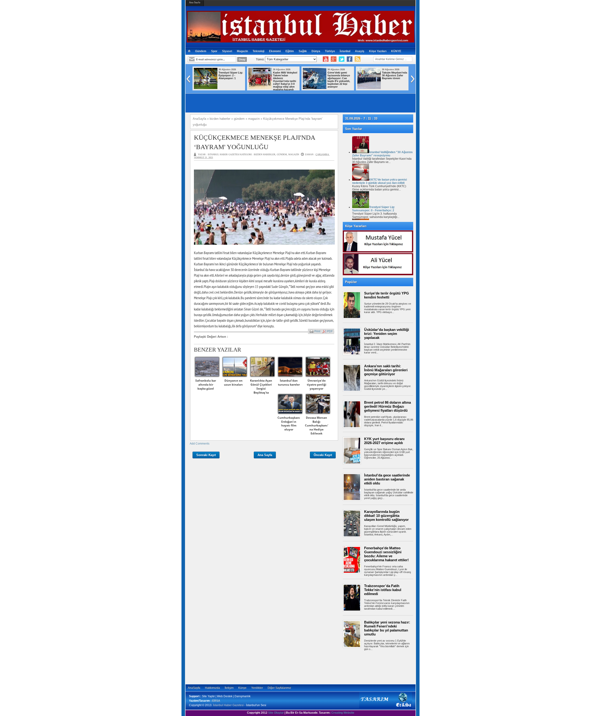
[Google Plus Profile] (333, 59)
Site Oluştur (276, 712)
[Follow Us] (341, 59)
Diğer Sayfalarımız (279, 687)
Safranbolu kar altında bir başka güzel (205, 385)
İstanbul (345, 51)
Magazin (242, 51)
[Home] (189, 51)
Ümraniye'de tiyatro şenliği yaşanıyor (316, 385)
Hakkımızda (212, 687)
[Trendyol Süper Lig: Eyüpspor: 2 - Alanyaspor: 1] (205, 88)
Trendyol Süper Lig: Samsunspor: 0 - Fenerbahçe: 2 (373, 208)
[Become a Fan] (349, 59)
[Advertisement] (380, 666)
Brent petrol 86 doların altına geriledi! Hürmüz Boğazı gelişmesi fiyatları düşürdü (387, 406)
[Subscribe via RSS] (357, 59)
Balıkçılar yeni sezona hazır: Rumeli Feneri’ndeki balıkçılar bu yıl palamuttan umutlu (387, 628)
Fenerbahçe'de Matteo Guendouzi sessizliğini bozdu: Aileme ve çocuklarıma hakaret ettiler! (386, 554)
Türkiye (330, 51)
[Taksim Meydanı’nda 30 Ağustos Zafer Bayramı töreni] (369, 88)
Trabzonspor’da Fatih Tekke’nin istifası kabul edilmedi (382, 590)
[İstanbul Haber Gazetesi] (300, 40)
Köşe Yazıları (377, 51)
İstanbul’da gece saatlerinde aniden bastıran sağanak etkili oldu (387, 479)
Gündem (200, 51)
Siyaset (227, 51)
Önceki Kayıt (323, 455)
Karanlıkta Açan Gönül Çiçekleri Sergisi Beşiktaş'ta (261, 386)
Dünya (316, 51)
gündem (282, 154)
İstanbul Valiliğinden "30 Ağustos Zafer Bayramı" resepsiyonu (382, 154)
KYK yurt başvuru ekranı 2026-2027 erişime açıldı (384, 441)
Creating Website (342, 712)
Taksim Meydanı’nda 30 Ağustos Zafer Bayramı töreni (394, 75)
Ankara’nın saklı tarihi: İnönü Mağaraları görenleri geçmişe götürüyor (386, 370)
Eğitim (289, 51)
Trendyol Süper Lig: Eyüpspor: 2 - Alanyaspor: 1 (231, 75)
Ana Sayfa (194, 2)
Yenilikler (257, 687)
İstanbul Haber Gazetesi (228, 705)
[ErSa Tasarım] (385, 707)
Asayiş (359, 51)
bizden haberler (264, 154)
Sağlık (303, 51)
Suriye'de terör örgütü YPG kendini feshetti (386, 295)
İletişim (229, 687)
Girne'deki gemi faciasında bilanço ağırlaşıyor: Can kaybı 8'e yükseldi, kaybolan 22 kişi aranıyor (338, 79)
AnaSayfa (194, 687)
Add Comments (199, 443)
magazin (293, 154)
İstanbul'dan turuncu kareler (289, 383)
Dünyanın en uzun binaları (233, 383)
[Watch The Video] (325, 59)
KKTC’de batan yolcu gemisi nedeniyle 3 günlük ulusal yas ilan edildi (379, 181)
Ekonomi (275, 51)
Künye (242, 687)
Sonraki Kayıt (206, 455)
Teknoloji (258, 51)
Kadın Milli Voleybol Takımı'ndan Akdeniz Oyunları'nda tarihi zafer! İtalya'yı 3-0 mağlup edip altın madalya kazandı (285, 81)
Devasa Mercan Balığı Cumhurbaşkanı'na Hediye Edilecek (316, 425)
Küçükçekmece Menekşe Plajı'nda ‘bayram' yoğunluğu (254, 142)
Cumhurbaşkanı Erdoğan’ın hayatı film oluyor (288, 423)
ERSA (216, 700)
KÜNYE (396, 51)
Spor (214, 51)
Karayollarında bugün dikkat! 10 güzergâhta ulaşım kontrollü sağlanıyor (386, 516)
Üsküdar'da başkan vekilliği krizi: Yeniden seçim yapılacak (386, 334)
